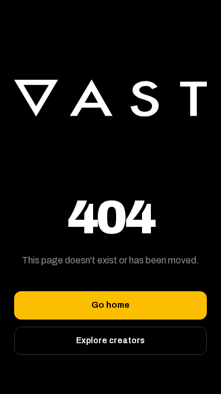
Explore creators (110, 340)
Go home (110, 305)
